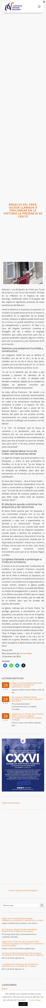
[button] (44, 2)
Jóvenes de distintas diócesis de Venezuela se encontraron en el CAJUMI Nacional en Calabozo (22, 954)
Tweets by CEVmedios (11, 803)
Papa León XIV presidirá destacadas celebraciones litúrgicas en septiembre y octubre (27, 685)
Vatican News (26, 653)
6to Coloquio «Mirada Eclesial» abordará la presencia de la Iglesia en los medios (27, 699)
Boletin (5, 988)
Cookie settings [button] (35, 1000)
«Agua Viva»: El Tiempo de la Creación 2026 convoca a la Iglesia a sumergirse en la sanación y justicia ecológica (28, 717)
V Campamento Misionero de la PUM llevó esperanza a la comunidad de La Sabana (20, 965)
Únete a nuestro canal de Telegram (23, 890)
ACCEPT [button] (23, 1004)
